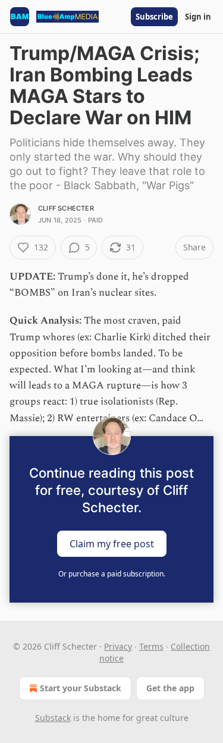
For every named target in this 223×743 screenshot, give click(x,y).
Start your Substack (80, 688)
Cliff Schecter (66, 208)
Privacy (118, 646)
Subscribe (154, 16)
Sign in (198, 16)
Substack (53, 717)
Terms (151, 646)
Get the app (170, 688)
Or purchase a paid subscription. (111, 574)
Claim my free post (112, 543)
